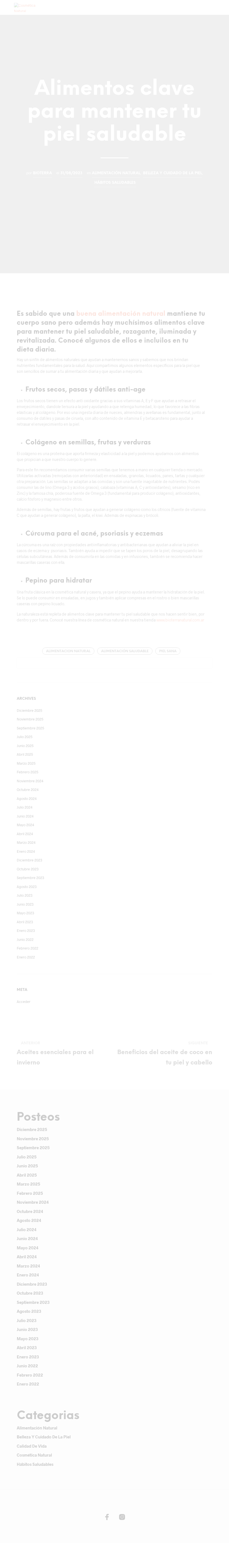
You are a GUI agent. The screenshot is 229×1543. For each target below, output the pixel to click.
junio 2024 (25, 816)
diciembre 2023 (29, 860)
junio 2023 (25, 904)
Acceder (23, 1001)
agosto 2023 (27, 886)
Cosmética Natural (34, 1454)
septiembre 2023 (30, 877)
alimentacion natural (68, 651)
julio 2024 (24, 807)
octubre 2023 (28, 869)
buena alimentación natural (120, 314)
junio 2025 (25, 745)
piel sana (167, 651)
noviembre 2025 (30, 719)
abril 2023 (25, 922)
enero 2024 (26, 851)
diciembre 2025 (29, 710)
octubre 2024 (28, 789)
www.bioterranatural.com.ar (180, 620)
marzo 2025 (26, 763)
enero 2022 (26, 957)
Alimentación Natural (116, 173)
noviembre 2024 (30, 781)
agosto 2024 (27, 798)
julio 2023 (24, 895)
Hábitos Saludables (115, 183)
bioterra (42, 173)
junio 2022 (25, 939)
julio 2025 (24, 736)
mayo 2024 (25, 825)
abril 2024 (25, 833)
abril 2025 (25, 754)
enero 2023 (26, 930)
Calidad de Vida (32, 1445)
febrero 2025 (27, 772)
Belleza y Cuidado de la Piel (172, 173)
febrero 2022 (27, 948)
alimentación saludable (125, 651)
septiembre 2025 (30, 728)
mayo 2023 (25, 913)
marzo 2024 (26, 842)
